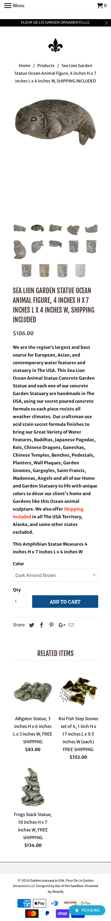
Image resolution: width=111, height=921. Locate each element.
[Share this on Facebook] (40, 625)
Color (18, 563)
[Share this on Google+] (60, 625)
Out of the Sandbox (69, 886)
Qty (17, 589)
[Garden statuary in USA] (55, 41)
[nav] (14, 5)
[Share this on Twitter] (30, 625)
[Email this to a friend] (70, 625)
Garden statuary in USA (47, 880)
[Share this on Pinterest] (50, 625)
